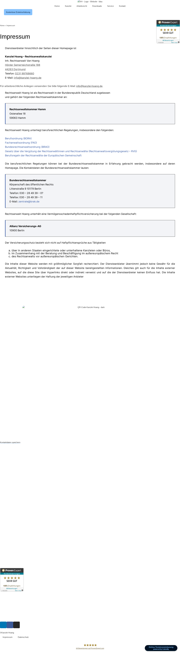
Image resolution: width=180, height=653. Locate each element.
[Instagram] (16, 625)
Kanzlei (68, 6)
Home (57, 6)
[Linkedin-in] (3, 625)
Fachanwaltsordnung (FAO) (21, 142)
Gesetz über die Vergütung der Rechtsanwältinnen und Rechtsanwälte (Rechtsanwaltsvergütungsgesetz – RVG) (71, 151)
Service (110, 6)
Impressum (8, 637)
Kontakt (122, 6)
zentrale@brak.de (28, 201)
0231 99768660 (24, 73)
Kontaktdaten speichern (10, 442)
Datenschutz (23, 637)
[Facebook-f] (10, 625)
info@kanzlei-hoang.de (27, 77)
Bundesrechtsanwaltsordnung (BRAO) (27, 146)
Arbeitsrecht (82, 6)
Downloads (97, 6)
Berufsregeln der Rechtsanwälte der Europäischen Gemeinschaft (43, 155)
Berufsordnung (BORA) (18, 138)
